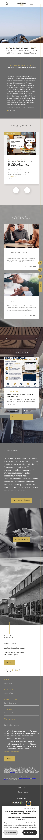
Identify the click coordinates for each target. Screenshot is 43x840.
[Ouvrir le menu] (32, 3)
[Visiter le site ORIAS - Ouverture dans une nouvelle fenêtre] (17, 803)
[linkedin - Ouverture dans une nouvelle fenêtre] (40, 276)
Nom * (8, 680)
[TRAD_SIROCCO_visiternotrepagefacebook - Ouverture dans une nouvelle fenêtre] (6, 670)
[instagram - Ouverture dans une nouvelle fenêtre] (40, 269)
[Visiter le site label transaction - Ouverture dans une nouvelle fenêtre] (28, 803)
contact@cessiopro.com (14, 648)
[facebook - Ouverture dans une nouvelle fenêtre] (40, 262)
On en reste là (29, 808)
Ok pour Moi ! (29, 832)
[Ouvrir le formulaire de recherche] (7, 3)
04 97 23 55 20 (11, 643)
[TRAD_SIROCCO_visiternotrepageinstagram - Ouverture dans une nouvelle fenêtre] (12, 670)
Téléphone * (12, 699)
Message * (11, 719)
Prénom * (10, 689)
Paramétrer (11, 832)
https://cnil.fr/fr (12, 772)
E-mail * (9, 709)
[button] (27, 190)
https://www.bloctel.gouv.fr (8, 775)
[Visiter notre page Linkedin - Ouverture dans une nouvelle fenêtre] (17, 670)
